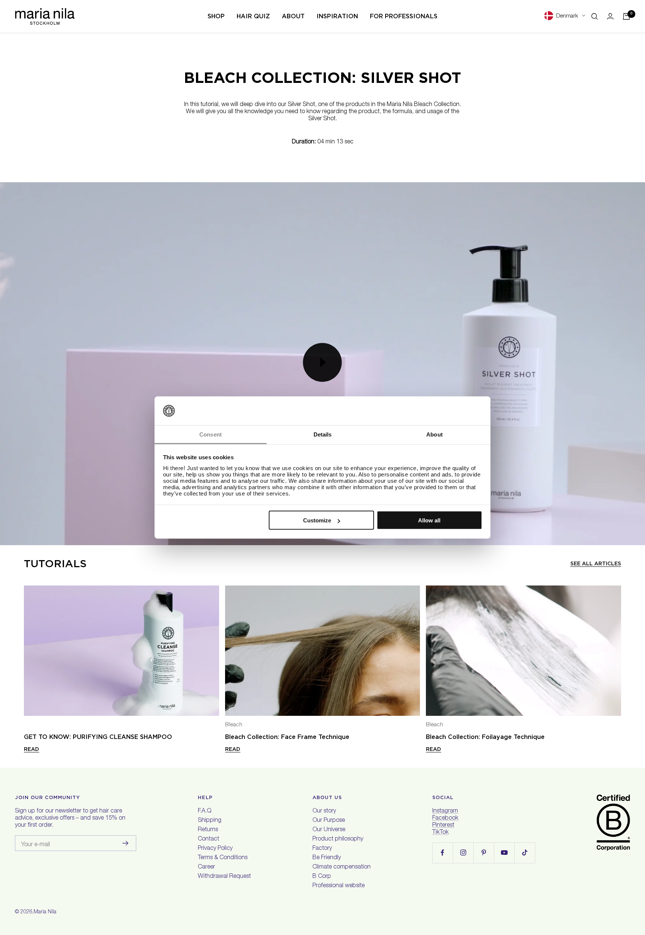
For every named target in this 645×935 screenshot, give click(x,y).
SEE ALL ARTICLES (595, 563)
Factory (322, 849)
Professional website (338, 886)
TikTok (440, 833)
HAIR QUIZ (253, 16)
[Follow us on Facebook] (442, 852)
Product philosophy (337, 839)
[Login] (610, 16)
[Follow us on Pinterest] (483, 852)
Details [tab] (323, 434)
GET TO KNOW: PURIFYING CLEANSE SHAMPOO (98, 736)
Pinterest (443, 826)
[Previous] (30, 650)
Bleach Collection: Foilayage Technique (485, 736)
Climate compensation (341, 867)
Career (206, 867)
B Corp (321, 877)
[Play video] (322, 362)
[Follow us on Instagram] (463, 852)
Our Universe (328, 830)
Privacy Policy (215, 849)
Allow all (429, 520)
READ (31, 749)
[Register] (125, 843)
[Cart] (626, 16)
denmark (567, 16)
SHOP (216, 16)
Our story (324, 811)
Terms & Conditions (222, 858)
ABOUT (293, 16)
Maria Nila (45, 912)
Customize (317, 520)
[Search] (594, 16)
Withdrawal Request (224, 877)
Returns (208, 830)
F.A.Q (204, 811)
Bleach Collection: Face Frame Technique (287, 736)
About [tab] (434, 434)
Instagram (445, 811)
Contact (208, 839)
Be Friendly (326, 858)
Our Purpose (328, 821)
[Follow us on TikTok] (524, 852)
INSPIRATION (337, 16)
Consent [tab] (210, 434)
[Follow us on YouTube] (504, 852)
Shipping (209, 821)
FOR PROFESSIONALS (403, 16)
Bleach (234, 725)
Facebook (445, 818)
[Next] (615, 650)
